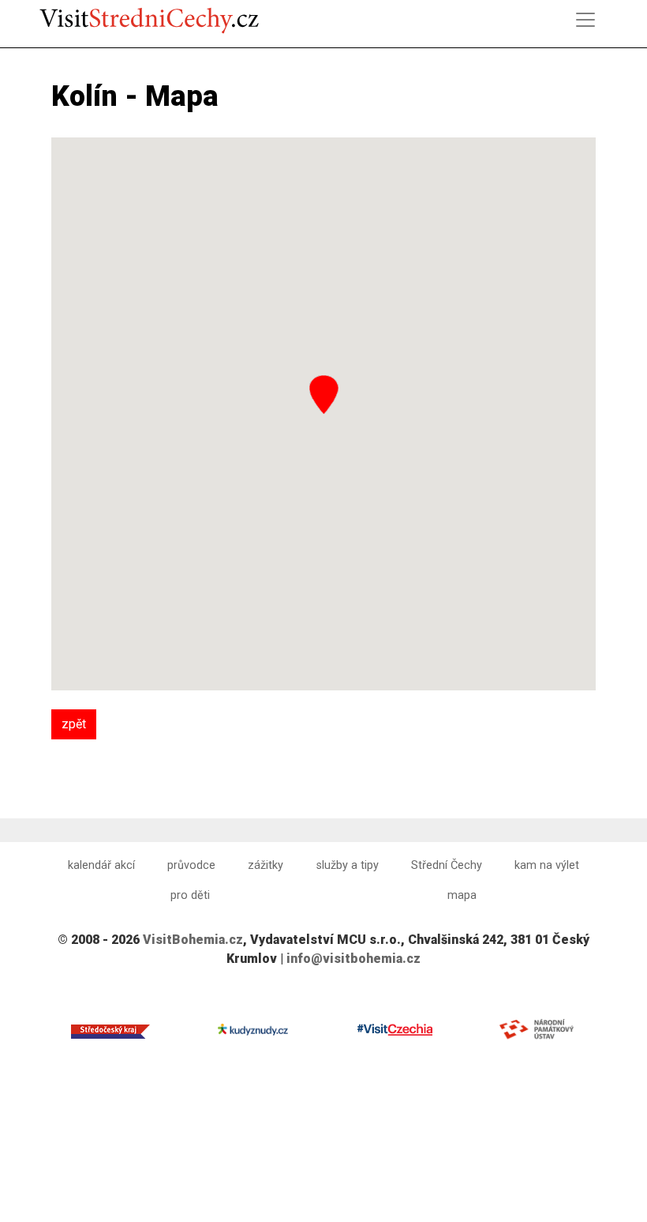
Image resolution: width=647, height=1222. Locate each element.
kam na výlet (546, 865)
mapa (462, 895)
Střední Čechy (446, 865)
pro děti (190, 895)
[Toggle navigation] (585, 20)
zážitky (265, 865)
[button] (324, 394)
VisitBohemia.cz (193, 939)
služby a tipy (347, 865)
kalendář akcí (101, 865)
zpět (74, 723)
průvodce (191, 865)
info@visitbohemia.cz (353, 958)
